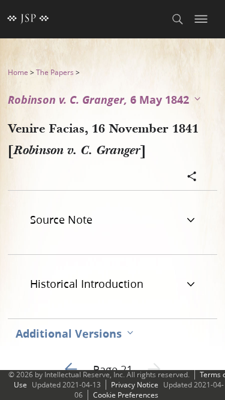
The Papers (55, 72)
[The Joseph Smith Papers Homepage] (28, 19)
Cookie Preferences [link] (125, 395)
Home (18, 72)
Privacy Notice (134, 385)
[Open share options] (192, 177)
